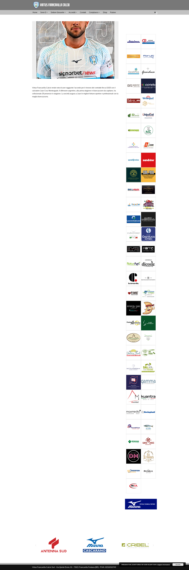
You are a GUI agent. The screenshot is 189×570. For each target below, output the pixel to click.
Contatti (83, 12)
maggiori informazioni (163, 564)
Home (35, 12)
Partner (113, 12)
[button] (47, 12)
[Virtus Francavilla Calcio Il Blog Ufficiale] (51, 5)
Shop (105, 12)
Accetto (178, 565)
